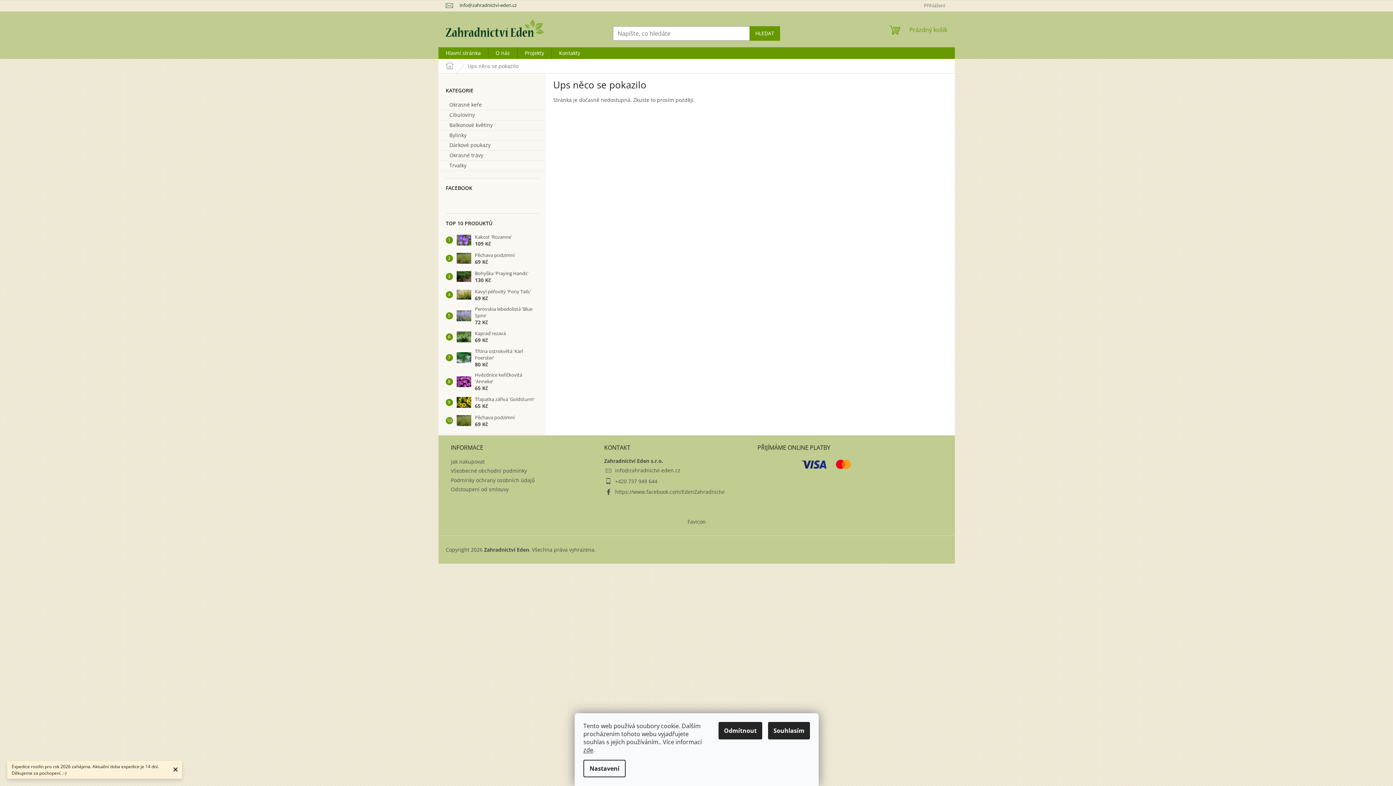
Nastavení (604, 769)
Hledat (764, 33)
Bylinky (458, 135)
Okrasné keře (465, 104)
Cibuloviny (462, 114)
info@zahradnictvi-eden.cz (647, 470)
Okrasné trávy (466, 155)
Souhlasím (789, 731)
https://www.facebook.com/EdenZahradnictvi (670, 491)
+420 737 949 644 (636, 481)
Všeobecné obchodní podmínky (489, 470)
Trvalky (458, 165)
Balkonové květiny (471, 125)
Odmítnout (740, 731)
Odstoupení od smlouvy (480, 489)
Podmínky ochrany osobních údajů (493, 480)
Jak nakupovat (468, 461)
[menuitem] (463, 53)
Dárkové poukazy (470, 145)
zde (588, 750)
